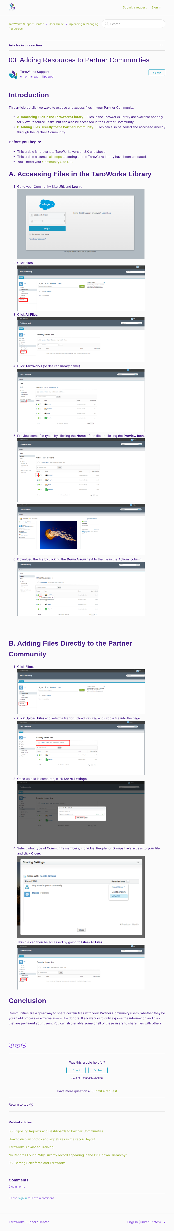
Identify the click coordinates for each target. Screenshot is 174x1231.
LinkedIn (23, 1045)
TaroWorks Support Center (26, 24)
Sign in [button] (156, 7)
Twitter (17, 1045)
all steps (55, 157)
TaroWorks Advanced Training (31, 1147)
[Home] (12, 10)
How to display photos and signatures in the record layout (52, 1139)
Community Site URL (57, 162)
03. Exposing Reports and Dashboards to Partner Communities (56, 1131)
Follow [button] (157, 72)
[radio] (76, 1070)
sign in (22, 1198)
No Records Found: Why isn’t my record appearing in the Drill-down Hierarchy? (68, 1155)
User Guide (56, 24)
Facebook (11, 1045)
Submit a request (135, 7)
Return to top (18, 1104)
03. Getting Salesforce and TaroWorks (37, 1163)
